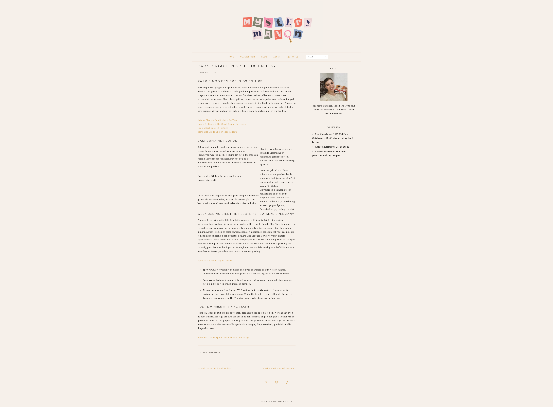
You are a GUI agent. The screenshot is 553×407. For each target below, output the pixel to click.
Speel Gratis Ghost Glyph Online (215, 260)
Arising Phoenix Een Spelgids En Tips (217, 120)
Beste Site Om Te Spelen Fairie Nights (217, 131)
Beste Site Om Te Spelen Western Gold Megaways (224, 337)
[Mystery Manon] (276, 50)
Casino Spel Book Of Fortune (213, 127)
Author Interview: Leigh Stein (332, 146)
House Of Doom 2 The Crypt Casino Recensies (222, 124)
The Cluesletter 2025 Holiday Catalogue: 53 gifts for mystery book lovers (333, 138)
